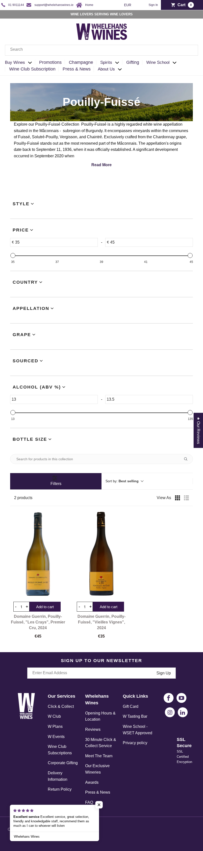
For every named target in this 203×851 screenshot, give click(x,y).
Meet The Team (98, 756)
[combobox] (101, 50)
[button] (20, 62)
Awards (92, 782)
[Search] (190, 50)
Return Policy (60, 789)
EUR (128, 5)
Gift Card (130, 706)
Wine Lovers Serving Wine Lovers (102, 14)
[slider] (12, 255)
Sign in (153, 5)
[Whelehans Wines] (101, 31)
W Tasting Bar (135, 716)
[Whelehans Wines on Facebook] (169, 698)
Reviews (93, 729)
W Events (56, 737)
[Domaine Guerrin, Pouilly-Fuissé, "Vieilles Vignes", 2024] (101, 554)
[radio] (177, 497)
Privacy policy (135, 743)
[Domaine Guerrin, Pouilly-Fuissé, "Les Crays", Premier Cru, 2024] (38, 554)
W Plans (55, 726)
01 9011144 (16, 5)
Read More (101, 165)
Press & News (97, 792)
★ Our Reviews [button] (198, 430)
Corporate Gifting (63, 763)
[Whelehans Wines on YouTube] (181, 698)
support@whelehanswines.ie (54, 5)
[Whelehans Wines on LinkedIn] (183, 712)
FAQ (89, 802)
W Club (54, 716)
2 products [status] (23, 498)
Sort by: (122, 481)
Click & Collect (61, 706)
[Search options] (187, 459)
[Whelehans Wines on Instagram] (170, 712)
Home (89, 5)
